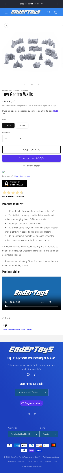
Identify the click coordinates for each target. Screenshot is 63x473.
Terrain (29, 329)
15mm (22, 125)
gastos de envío (26, 106)
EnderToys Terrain (17, 457)
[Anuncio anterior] (5, 4)
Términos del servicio (35, 462)
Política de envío (51, 462)
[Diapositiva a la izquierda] (24, 84)
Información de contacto (33, 466)
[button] (6, 12)
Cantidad (6, 132)
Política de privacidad (16, 462)
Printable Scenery (31, 246)
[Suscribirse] (45, 392)
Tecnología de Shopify (32, 457)
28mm (8, 125)
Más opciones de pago (31, 165)
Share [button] (7, 318)
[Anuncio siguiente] (57, 4)
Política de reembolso (51, 457)
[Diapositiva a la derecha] (38, 84)
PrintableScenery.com (22, 176)
